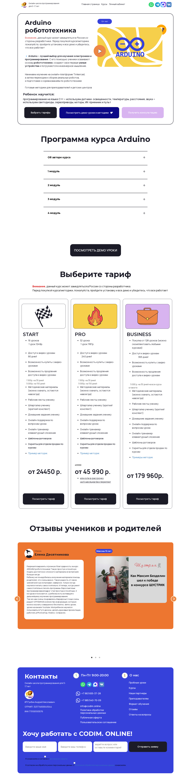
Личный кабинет (117, 4)
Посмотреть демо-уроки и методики (88, 112)
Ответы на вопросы (140, 714)
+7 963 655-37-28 (91, 693)
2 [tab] (95, 657)
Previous (17, 599)
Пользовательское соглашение (98, 722)
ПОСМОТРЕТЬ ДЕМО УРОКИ (95, 250)
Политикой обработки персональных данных (94, 765)
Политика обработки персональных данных (93, 711)
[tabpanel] (95, 585)
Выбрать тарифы (40, 112)
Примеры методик (142, 457)
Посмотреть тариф (43, 498)
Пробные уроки (137, 682)
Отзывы (133, 709)
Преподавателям (139, 698)
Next (174, 599)
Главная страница (91, 4)
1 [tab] (91, 657)
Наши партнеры (138, 693)
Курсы (104, 4)
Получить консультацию (142, 112)
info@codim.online (90, 706)
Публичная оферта (91, 717)
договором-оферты (58, 759)
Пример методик (37, 453)
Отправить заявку (147, 746)
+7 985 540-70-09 (91, 700)
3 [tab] (99, 657)
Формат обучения (139, 703)
